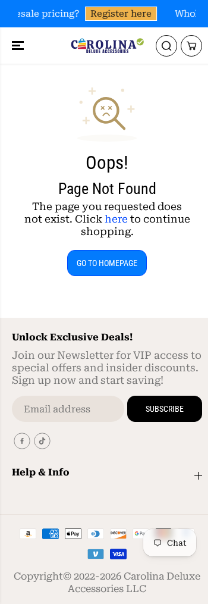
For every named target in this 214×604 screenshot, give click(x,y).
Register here (120, 13)
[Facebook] (22, 441)
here (116, 219)
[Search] (166, 46)
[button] (19, 45)
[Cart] (191, 46)
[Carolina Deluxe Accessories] (107, 45)
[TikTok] (42, 441)
